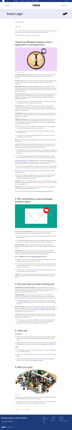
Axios (27, 351)
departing (44, 344)
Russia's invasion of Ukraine (21, 160)
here (45, 403)
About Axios (44, 417)
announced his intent (40, 308)
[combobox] (16, 1)
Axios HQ (53, 420)
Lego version (34, 401)
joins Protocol (53, 342)
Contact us (44, 422)
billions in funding (23, 300)
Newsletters (53, 417)
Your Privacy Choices (62, 420)
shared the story (34, 175)
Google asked (28, 274)
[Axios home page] (3, 1)
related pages (51, 150)
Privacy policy (61, 417)
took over (24, 97)
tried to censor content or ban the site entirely (42, 191)
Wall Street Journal (37, 360)
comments (34, 256)
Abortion (17, 144)
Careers (44, 420)
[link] (16, 410)
